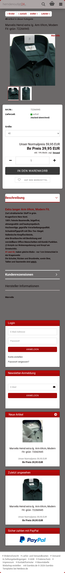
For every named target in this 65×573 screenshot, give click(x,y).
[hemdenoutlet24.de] (13, 4)
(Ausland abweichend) (40, 118)
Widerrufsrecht (11, 556)
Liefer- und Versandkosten (35, 556)
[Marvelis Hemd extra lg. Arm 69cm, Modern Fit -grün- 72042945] (33, 431)
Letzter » (45, 13)
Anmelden (32, 349)
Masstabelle (43, 562)
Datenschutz (43, 559)
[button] (10, 160)
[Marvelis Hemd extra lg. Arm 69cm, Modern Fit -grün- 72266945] (32, 60)
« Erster (11, 13)
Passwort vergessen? (18, 361)
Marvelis (55, 35)
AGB (31, 559)
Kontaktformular (25, 562)
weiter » (34, 13)
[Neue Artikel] (55, 415)
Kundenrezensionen (19, 274)
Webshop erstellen (12, 565)
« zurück (22, 13)
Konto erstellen (15, 357)
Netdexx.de (22, 568)
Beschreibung (14, 197)
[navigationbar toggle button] (60, 4)
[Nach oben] (55, 568)
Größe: (8, 126)
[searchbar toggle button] (43, 4)
